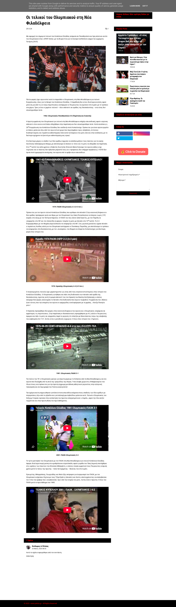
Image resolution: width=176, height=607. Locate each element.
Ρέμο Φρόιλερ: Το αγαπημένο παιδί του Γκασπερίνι (137, 100)
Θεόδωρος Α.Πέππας (40, 546)
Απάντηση (30, 556)
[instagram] (141, 133)
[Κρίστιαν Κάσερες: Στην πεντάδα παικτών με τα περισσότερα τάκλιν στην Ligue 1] (122, 60)
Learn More (135, 6)
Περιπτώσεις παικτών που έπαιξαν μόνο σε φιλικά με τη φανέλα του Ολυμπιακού (140, 88)
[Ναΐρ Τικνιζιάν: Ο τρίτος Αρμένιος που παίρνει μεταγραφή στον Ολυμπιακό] (122, 74)
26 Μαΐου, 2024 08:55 (39, 549)
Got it (145, 6)
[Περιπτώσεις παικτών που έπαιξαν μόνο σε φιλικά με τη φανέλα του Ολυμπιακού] (122, 89)
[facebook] (124, 133)
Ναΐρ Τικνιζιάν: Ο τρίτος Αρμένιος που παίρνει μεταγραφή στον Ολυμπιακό (139, 75)
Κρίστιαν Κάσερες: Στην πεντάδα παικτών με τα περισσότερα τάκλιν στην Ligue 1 (139, 60)
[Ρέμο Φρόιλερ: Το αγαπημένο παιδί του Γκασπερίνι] (122, 101)
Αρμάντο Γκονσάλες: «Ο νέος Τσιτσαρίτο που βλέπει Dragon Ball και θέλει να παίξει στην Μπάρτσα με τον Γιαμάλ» (132, 41)
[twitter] (124, 138)
